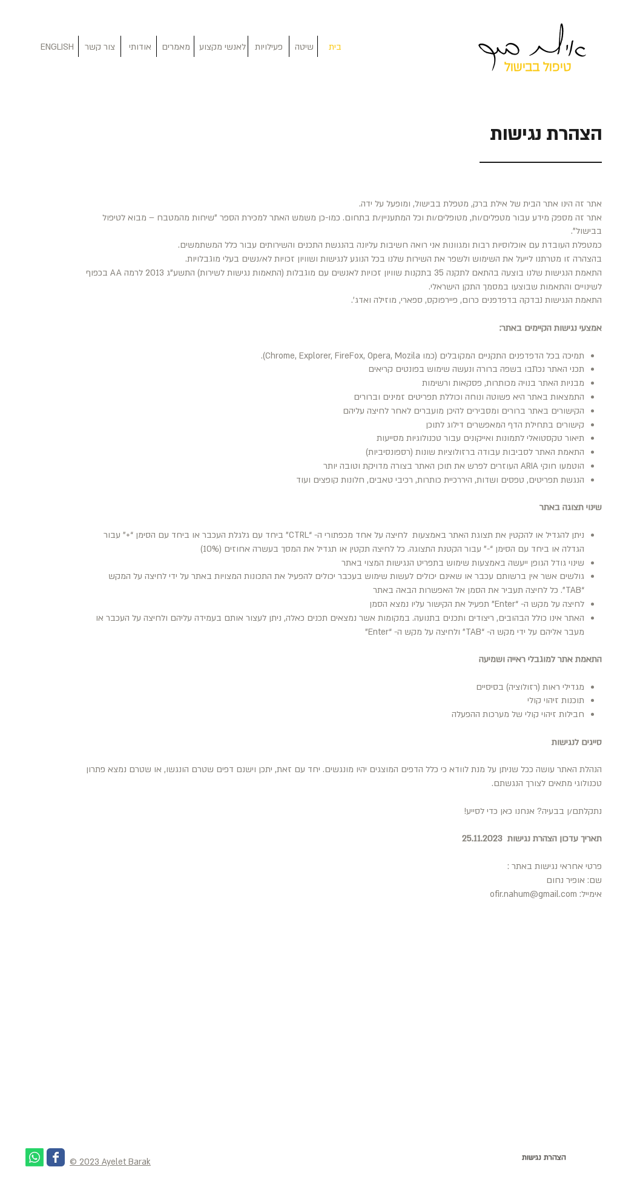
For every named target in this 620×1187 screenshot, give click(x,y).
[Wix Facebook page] (56, 1157)
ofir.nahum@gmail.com (533, 894)
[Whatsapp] (34, 1157)
